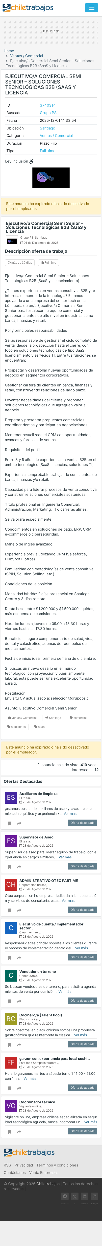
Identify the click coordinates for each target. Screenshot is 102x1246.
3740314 (48, 105)
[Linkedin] (84, 1196)
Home (9, 50)
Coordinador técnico (37, 1102)
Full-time (47, 150)
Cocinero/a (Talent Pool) (40, 1015)
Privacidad (24, 1165)
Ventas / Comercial (26, 55)
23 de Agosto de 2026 (37, 802)
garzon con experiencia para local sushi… (54, 1058)
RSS (7, 1165)
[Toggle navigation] (91, 7)
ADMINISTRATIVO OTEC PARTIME (48, 880)
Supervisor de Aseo (36, 837)
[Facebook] (65, 1196)
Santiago (47, 128)
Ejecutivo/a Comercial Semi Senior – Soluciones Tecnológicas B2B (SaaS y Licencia (46, 227)
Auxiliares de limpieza (38, 793)
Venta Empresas (43, 1172)
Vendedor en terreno (37, 971)
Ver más (70, 813)
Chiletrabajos (48, 1183)
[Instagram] (94, 1196)
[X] (74, 1196)
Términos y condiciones (57, 1165)
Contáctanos (15, 1172)
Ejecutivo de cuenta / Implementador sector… (51, 926)
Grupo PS (48, 112)
